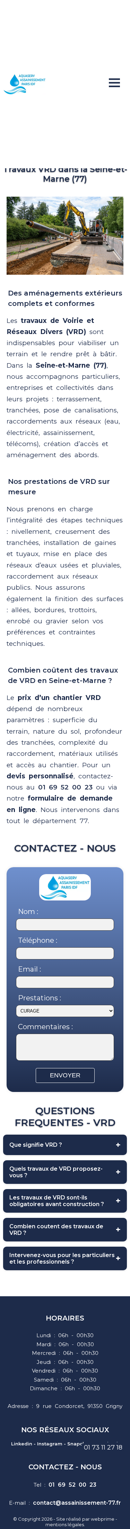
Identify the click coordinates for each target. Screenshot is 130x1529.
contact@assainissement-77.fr (77, 1503)
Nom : (28, 911)
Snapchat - (80, 1443)
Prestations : (39, 998)
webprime (102, 1519)
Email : (29, 969)
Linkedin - (23, 1443)
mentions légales (64, 1524)
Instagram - (51, 1443)
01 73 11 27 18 (103, 1447)
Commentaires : (45, 1027)
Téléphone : (37, 940)
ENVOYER (65, 1075)
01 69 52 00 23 (65, 787)
